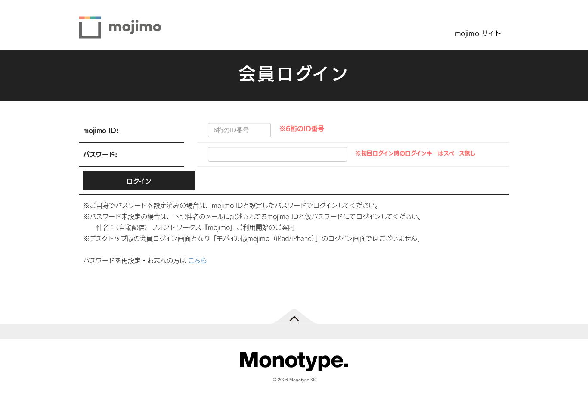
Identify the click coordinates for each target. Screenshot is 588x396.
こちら (197, 260)
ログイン (139, 181)
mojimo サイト (478, 33)
